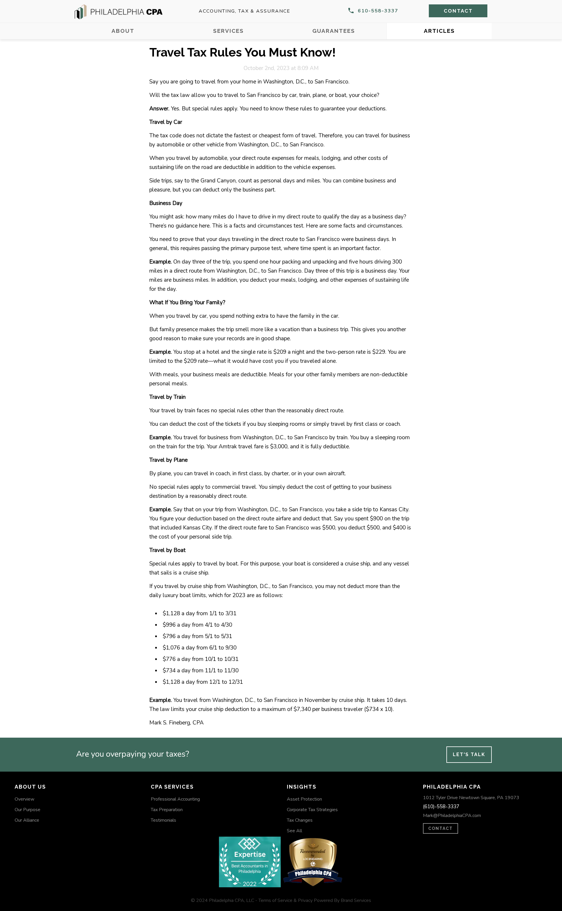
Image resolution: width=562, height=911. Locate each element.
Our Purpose (27, 809)
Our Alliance (27, 820)
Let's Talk (469, 754)
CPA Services (172, 787)
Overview (24, 799)
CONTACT (440, 828)
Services (228, 31)
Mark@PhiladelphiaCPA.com (452, 815)
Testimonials (163, 820)
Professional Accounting (175, 799)
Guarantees (333, 31)
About (123, 31)
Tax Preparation (167, 809)
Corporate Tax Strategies (312, 809)
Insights (301, 787)
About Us (30, 787)
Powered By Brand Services (342, 900)
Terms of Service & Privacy (285, 900)
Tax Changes (300, 820)
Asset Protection (304, 799)
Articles (439, 31)
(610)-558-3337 (441, 806)
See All (294, 831)
